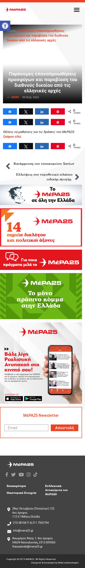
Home (11, 31)
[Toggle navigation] (77, 10)
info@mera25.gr (23, 530)
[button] (5, 26)
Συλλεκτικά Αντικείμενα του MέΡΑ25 (56, 490)
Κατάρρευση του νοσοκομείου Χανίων (43, 163)
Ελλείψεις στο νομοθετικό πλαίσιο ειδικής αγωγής (44, 177)
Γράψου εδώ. (12, 136)
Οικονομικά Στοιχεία (21, 493)
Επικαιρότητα (16, 486)
